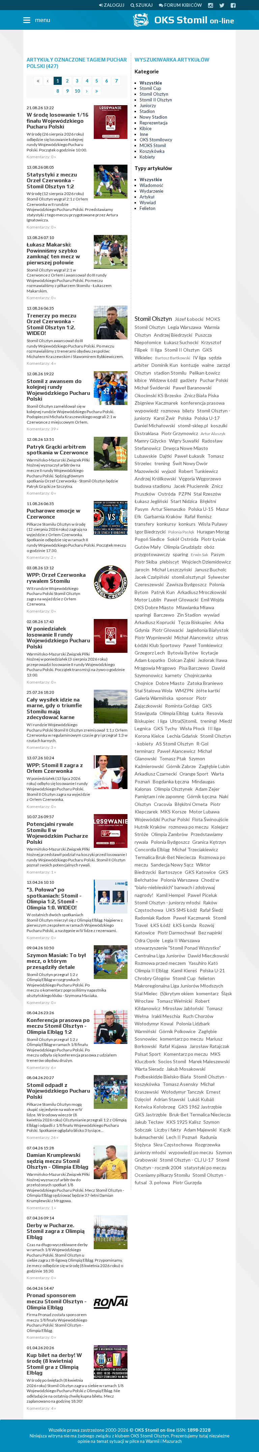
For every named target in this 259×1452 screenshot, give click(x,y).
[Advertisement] (129, 41)
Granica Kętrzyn (209, 842)
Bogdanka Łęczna (171, 781)
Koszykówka (152, 151)
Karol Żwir (164, 418)
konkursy (166, 524)
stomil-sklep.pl (193, 425)
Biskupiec (145, 721)
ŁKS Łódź (160, 925)
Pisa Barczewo (194, 668)
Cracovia (163, 804)
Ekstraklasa (147, 433)
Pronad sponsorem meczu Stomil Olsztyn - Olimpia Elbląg (57, 1301)
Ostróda (167, 494)
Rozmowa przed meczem (160, 963)
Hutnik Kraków (150, 827)
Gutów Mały (148, 547)
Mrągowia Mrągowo (155, 668)
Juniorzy (148, 105)
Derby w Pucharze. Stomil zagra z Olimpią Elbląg (56, 1231)
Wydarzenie (151, 191)
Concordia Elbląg (152, 849)
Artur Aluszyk (213, 433)
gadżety (188, 380)
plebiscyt (169, 562)
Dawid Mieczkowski (208, 955)
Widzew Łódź (163, 380)
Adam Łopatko (150, 660)
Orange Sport (193, 774)
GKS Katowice (200, 872)
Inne (144, 134)
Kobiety (147, 157)
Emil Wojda (212, 599)
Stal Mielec (146, 993)
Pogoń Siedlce (150, 539)
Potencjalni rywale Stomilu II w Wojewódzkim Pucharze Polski (57, 833)
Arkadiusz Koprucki (155, 622)
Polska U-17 (207, 418)
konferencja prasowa (203, 403)
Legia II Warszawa (181, 940)
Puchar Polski (214, 380)
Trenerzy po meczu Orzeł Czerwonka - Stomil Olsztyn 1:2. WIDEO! (51, 324)
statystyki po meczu (205, 1167)
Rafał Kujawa (173, 1046)
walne (208, 365)
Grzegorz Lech (150, 653)
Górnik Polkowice (177, 1031)
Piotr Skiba (146, 562)
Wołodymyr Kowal (154, 1023)
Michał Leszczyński (172, 569)
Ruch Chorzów (198, 1016)
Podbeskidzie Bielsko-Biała (163, 1076)
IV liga (199, 357)
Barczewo (164, 615)
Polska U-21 (212, 970)
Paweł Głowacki (181, 599)
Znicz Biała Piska (201, 395)
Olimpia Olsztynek (173, 789)
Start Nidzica (184, 501)
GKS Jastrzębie (151, 1114)
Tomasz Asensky (180, 1084)
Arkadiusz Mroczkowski (201, 592)
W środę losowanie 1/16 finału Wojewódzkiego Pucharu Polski (57, 121)
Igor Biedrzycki (150, 531)
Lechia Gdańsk (182, 736)
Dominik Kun (164, 365)
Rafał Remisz (197, 516)
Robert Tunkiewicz (198, 471)
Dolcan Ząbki (181, 660)
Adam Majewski (200, 1130)
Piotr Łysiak (213, 539)
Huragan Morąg (213, 531)
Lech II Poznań (181, 1137)
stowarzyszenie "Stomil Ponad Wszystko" (178, 948)
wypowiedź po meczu (191, 1152)
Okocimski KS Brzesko (158, 395)
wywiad (212, 615)
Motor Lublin (148, 599)
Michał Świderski (152, 387)
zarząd (223, 365)
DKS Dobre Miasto (154, 607)
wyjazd (169, 471)
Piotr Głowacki (167, 630)
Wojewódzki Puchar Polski (162, 819)
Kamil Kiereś (184, 970)
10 (77, 91)
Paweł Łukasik (189, 456)
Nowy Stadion (153, 117)
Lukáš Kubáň (201, 1099)
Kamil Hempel (170, 895)
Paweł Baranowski (192, 387)
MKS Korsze (173, 811)
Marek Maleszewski (209, 1061)
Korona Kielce (149, 736)
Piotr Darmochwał (176, 932)
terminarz (144, 751)
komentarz (207, 993)
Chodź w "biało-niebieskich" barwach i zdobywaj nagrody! (177, 887)
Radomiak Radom (152, 918)
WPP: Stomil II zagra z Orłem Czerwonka (55, 768)
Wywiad (148, 202)
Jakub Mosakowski (185, 1069)
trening (162, 463)
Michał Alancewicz (193, 637)
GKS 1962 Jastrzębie (200, 1107)
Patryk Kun (163, 592)
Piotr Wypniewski (153, 637)
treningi (208, 721)
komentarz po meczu (181, 1039)
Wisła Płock (192, 728)
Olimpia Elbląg (174, 713)
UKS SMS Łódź (181, 910)
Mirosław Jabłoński (183, 1008)
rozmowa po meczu (188, 827)
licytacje (209, 653)
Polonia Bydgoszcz (170, 842)
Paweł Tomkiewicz (202, 645)
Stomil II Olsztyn (156, 99)
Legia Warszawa (184, 327)
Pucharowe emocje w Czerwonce (53, 513)
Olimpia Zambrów (169, 834)
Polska (185, 418)
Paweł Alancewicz (176, 751)
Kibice (145, 128)
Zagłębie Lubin (214, 766)
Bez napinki (210, 932)
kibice (141, 380)
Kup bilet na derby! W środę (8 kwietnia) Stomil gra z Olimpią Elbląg (54, 1364)
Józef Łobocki (189, 319)
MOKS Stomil (153, 145)
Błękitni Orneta (191, 804)
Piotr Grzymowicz (179, 433)
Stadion (147, 111)
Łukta (198, 713)
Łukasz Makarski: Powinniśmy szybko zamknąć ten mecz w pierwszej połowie (53, 253)
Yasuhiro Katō (203, 963)
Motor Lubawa (204, 811)
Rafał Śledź (211, 910)
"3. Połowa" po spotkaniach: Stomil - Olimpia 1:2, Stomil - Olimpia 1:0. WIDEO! (54, 898)
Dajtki (166, 456)
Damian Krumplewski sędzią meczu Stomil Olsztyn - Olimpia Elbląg (57, 1161)
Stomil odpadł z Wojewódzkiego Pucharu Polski (58, 1091)
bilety (188, 410)
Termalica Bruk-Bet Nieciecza (165, 857)
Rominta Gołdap (182, 706)
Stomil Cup (150, 88)
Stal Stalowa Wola (153, 690)
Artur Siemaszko (168, 509)
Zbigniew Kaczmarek (156, 403)
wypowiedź (146, 410)
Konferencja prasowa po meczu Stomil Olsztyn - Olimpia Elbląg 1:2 (58, 1026)
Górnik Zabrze (181, 766)
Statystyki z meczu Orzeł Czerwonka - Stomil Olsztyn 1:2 (52, 180)
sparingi (143, 615)
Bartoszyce (170, 872)
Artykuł (147, 196)
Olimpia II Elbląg (151, 970)
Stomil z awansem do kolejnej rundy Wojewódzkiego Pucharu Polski (58, 390)
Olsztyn (143, 373)
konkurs (187, 524)
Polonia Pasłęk (181, 531)
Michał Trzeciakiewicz (195, 849)
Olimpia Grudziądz (182, 547)
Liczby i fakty (167, 1130)
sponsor (184, 698)
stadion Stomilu (170, 373)
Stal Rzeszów (207, 494)
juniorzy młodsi (150, 1152)
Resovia (214, 713)
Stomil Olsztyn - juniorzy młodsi (167, 902)
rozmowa (170, 410)
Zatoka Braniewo (205, 683)
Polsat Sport (148, 1054)
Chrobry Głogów (152, 978)
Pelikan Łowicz (204, 373)
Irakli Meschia (165, 1016)
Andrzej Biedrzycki (173, 335)
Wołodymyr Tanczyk (182, 1092)
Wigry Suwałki (184, 441)
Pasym (218, 554)
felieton (206, 978)
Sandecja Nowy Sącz (172, 864)
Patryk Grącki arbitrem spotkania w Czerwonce (57, 450)
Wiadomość (151, 185)
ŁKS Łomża (184, 925)
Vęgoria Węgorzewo (200, 478)
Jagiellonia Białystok (207, 630)
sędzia (215, 357)
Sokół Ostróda (182, 539)
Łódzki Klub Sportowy (157, 645)
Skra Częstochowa (172, 1144)
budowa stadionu (153, 486)
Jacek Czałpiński (152, 577)
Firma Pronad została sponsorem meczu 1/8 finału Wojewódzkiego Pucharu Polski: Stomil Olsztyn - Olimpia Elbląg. (57, 1322)
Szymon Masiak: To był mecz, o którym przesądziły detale (56, 961)
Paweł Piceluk (202, 895)
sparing (180, 554)
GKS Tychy (165, 728)
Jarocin (142, 569)
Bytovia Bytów (183, 653)
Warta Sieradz (149, 1069)
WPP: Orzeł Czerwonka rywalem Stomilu (56, 578)
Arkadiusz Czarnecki (156, 774)
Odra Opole (147, 940)
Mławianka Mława (195, 607)
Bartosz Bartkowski (172, 357)
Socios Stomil (172, 1061)
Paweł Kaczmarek (191, 918)
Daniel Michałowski (155, 425)
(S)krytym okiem (177, 993)
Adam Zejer (207, 789)
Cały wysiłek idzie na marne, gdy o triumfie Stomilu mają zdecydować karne (54, 708)
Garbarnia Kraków (163, 516)
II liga (156, 350)
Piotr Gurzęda (187, 1182)
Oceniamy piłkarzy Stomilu (162, 1175)
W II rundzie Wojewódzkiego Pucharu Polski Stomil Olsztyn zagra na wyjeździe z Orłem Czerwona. (53, 596)
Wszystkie (151, 83)
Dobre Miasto (170, 683)
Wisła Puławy (212, 524)
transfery (144, 524)
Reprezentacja (154, 122)
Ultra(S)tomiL (184, 721)
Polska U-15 (200, 509)
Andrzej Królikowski (155, 478)
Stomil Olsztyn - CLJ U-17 (186, 1160)
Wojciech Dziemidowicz (206, 562)
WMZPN (184, 690)
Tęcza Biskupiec (194, 622)
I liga (162, 721)
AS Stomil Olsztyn (175, 743)
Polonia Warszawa (179, 880)
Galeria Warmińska (154, 698)
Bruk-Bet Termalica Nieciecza (200, 1114)
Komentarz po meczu (186, 1054)
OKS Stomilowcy (156, 139)
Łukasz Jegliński (151, 501)
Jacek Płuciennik (191, 486)
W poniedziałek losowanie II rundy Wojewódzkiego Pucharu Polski (58, 637)
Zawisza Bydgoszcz (186, 584)
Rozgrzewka (207, 1144)
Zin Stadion (189, 615)
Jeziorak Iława (212, 660)
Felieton (147, 208)
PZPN (184, 494)
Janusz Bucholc (211, 569)
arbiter (142, 365)
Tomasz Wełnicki (174, 1001)
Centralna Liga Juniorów (160, 955)
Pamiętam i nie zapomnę (159, 796)
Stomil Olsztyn (154, 94)
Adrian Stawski (169, 1099)
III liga (214, 728)
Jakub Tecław (149, 1122)
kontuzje (190, 365)
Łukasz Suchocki (181, 342)
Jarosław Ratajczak (209, 1046)
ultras (222, 637)
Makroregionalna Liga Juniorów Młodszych (179, 986)
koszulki (219, 425)
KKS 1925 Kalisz (183, 1122)
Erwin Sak (199, 554)
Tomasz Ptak (172, 758)
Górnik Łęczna (202, 796)
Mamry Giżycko (150, 441)
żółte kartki (208, 690)
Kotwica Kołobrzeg (155, 1107)
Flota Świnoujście (210, 819)
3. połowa (159, 1182)
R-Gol (202, 743)
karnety (173, 675)
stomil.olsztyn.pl (188, 577)
